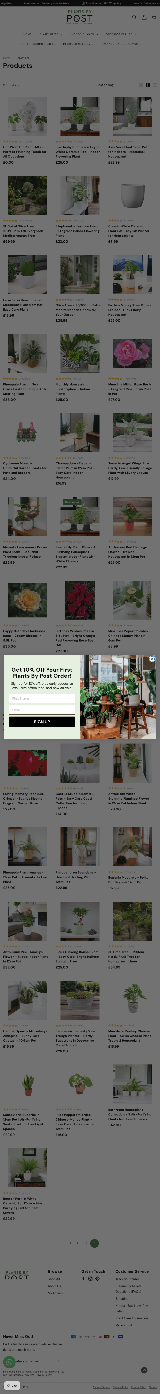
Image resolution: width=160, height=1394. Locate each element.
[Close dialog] (152, 659)
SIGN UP (42, 722)
